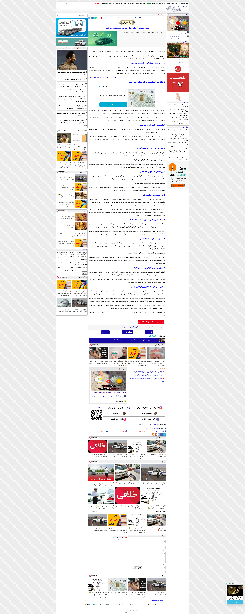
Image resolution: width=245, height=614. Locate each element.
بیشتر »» (170, 14)
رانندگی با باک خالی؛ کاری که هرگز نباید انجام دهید (147, 372)
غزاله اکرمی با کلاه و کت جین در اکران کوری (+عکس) (179, 110)
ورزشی (133, 3)
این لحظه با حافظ (147, 413)
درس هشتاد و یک (183, 62)
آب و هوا (163, 3)
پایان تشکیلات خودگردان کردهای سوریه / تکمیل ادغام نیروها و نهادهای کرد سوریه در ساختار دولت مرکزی (72, 122)
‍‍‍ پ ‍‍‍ (139, 17)
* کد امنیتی (162, 565)
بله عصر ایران (93, 78)
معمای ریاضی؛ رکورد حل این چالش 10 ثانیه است (178, 143)
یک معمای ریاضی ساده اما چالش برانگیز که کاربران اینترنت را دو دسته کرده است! (178, 131)
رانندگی (146, 428)
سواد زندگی (149, 3)
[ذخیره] (135, 18)
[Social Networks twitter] (153, 336)
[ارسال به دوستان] (134, 17)
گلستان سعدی (116, 413)
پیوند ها (153, 3)
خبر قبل (106, 332)
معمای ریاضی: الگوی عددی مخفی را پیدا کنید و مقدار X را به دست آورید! (178, 135)
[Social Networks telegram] (150, 336)
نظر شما (163, 536)
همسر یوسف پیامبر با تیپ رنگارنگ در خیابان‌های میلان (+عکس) (179, 123)
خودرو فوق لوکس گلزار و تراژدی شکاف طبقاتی (72, 79)
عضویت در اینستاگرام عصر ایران (148, 408)
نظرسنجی (168, 3)
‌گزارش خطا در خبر (105, 18)
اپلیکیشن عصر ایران (96, 408)
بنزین (150, 428)
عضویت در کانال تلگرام (109, 78)
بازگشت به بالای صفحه (158, 600)
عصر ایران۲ (148, 605)
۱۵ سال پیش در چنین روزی (117, 408)
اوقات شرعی (158, 3)
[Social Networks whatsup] (155, 336)
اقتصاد (140, 3)
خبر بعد (148, 332)
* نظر (164, 551)
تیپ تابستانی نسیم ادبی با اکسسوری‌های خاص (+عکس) (178, 106)
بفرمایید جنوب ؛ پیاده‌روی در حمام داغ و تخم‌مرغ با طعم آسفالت (179, 33)
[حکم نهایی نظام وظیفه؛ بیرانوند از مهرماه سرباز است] (72, 60)
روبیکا (99, 78)
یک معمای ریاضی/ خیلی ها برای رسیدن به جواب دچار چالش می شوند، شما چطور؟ (178, 158)
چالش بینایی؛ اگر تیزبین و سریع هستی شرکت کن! (179, 139)
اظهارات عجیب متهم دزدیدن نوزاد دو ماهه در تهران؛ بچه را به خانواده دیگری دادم (178, 37)
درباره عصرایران (141, 605)
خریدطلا (113, 105)
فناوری (158, 18)
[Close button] (242, 583)
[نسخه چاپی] (132, 17)
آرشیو (176, 3)
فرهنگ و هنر (123, 3)
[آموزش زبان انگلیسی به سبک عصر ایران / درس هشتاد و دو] (178, 50)
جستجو (172, 3)
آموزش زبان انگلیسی (148, 419)
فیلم (107, 3)
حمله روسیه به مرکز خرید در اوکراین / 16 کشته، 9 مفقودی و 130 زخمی (149, 14)
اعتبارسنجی (124, 540)
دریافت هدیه (234, 602)
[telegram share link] (94, 18)
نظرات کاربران (127, 332)
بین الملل (129, 3)
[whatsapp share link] (96, 18)
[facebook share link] (92, 18)
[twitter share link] (89, 18)
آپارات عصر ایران (117, 419)
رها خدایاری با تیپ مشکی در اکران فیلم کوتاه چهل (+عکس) (178, 118)
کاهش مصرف (155, 428)
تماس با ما (181, 3)
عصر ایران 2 (102, 3)
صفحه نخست (163, 18)
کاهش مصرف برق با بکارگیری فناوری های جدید (148, 375)
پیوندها (122, 605)
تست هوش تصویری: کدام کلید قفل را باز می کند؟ (178, 148)
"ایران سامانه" (119, 612)
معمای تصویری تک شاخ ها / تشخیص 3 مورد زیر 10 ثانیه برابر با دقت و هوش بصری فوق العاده (178, 153)
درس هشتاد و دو (183, 60)
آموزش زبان (97, 3)
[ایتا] (153, 434)
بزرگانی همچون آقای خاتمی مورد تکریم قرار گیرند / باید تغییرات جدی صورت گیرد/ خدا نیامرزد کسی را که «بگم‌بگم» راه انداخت (72, 98)
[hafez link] (127, 22)
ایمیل (164, 545)
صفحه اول (186, 3)
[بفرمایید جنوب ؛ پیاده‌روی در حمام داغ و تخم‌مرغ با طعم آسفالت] (178, 23)
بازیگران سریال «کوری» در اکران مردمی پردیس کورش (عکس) (179, 114)
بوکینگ (119, 540)
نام (164, 539)
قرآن (113, 3)
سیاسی (144, 3)
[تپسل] (100, 87)
